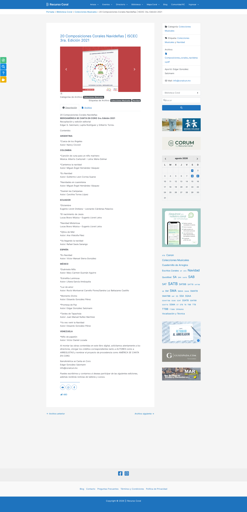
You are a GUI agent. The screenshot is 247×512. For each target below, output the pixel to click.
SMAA (180, 291)
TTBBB (172, 309)
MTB (184, 271)
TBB (189, 305)
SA (175, 277)
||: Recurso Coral (57, 4)
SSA (181, 296)
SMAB (186, 291)
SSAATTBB (166, 301)
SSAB (173, 301)
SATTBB (197, 284)
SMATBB (166, 296)
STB (181, 305)
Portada (50, 12)
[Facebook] (120, 473)
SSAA (188, 296)
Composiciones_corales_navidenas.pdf (181, 59)
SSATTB (165, 305)
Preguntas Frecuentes (107, 489)
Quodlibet (167, 277)
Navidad (136, 101)
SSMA (172, 304)
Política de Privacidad (156, 489)
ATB (163, 255)
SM (167, 291)
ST (178, 305)
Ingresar (192, 4)
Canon (170, 255)
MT (181, 271)
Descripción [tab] (71, 107)
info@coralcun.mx (182, 80)
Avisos (93, 4)
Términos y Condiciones (132, 489)
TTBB (165, 309)
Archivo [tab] (88, 107)
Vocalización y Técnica (173, 313)
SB (163, 291)
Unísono (180, 309)
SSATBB (193, 300)
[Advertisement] (181, 424)
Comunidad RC (178, 4)
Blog (165, 4)
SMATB (194, 291)
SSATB (185, 300)
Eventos (106, 4)
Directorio (120, 4)
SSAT (179, 301)
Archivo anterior (56, 413)
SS (177, 296)
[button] (97, 4)
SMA (173, 291)
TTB (194, 304)
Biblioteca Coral (64, 12)
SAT (164, 284)
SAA (179, 277)
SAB (191, 277)
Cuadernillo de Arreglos (175, 265)
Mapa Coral (152, 4)
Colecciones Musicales (86, 12)
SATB (173, 283)
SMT (173, 296)
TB (185, 305)
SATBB (182, 284)
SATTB (190, 284)
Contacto (90, 489)
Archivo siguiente (144, 413)
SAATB (185, 277)
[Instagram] (126, 473)
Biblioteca (135, 4)
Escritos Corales (170, 270)
